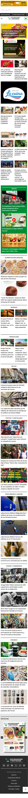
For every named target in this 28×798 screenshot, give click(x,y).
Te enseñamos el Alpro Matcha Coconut (12, 230)
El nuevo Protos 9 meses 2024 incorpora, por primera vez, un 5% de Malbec (7, 323)
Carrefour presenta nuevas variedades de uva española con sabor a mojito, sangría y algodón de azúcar (14, 487)
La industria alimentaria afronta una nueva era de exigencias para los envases (13, 661)
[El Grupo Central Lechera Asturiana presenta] (21, 164)
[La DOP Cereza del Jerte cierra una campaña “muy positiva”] (21, 143)
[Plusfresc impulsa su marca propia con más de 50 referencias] (14, 267)
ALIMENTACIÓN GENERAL (14, 257)
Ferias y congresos (14, 566)
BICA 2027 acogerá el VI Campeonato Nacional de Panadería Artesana (13, 610)
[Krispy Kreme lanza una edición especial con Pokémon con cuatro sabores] (14, 31)
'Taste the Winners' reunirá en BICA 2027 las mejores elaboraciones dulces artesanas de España (14, 300)
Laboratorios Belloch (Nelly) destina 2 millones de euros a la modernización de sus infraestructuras (13, 515)
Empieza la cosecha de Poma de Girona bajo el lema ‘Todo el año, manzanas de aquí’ (14, 463)
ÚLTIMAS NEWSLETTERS (18, 14)
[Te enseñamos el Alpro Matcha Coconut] (14, 220)
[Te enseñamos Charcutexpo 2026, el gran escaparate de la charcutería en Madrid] (14, 197)
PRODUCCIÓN (14, 337)
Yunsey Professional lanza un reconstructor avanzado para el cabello (14, 559)
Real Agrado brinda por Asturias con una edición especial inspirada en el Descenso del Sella (21, 74)
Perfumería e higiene (14, 494)
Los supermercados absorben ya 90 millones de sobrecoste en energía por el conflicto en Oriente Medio (13, 411)
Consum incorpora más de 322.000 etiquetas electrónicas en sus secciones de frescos (12, 387)
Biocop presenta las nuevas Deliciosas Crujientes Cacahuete (6, 119)
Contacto (13, 780)
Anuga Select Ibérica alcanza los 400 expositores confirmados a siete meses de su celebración (13, 587)
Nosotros (14, 775)
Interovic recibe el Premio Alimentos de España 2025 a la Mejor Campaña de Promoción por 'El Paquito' (7, 154)
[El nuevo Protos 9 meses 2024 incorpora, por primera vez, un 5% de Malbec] (7, 313)
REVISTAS (5, 719)
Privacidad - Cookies (14, 789)
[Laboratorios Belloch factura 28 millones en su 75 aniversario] (14, 527)
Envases (14, 640)
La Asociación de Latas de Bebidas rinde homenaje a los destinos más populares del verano (12, 708)
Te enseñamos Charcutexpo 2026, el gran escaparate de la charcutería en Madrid (13, 208)
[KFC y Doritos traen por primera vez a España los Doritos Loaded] (7, 63)
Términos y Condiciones (14, 786)
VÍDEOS (14, 188)
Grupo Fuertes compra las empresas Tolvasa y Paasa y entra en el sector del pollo (7, 352)
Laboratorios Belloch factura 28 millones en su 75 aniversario (11, 538)
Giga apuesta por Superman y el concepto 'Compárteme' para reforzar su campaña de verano (13, 439)
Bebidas (14, 307)
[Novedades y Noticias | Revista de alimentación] (14, 18)
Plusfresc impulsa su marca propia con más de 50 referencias (14, 278)
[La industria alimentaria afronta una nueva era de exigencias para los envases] (14, 649)
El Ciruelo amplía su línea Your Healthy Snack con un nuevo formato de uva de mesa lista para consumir (21, 121)
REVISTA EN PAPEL (5, 14)
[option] (7, 318)
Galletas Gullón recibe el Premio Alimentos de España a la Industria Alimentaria (6, 174)
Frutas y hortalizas (14, 418)
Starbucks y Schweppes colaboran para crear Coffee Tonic (13, 250)
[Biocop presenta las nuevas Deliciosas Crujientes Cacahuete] (7, 110)
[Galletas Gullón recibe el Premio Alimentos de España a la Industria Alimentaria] (7, 164)
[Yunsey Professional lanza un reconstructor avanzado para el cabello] (14, 549)
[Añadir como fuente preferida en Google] (25, 789)
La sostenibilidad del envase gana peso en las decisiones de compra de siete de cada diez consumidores (14, 685)
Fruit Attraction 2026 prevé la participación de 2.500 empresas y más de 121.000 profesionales (12, 632)
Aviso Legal (14, 783)
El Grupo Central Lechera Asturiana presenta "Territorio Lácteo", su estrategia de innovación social (21, 175)
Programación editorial (14, 777)
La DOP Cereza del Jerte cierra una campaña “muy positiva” (21, 152)
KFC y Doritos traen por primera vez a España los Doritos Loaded (7, 72)
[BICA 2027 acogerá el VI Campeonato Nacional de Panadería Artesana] (14, 599)
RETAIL (14, 366)
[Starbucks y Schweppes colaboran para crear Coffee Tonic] (14, 240)
